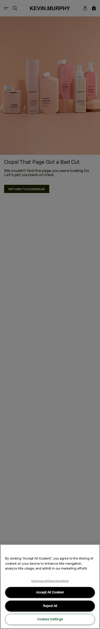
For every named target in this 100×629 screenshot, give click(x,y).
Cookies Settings (50, 619)
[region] (50, 586)
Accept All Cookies (50, 592)
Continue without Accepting (50, 581)
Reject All (50, 606)
